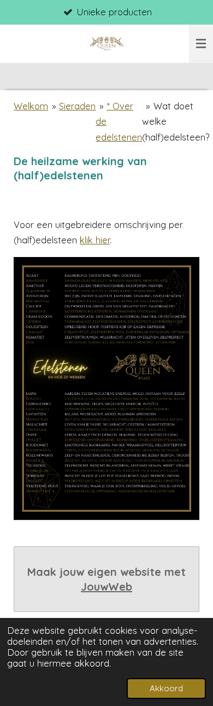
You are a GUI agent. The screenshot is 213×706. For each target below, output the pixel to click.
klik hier (95, 240)
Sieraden (77, 106)
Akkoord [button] (166, 688)
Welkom (31, 106)
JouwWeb (106, 586)
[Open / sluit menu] (201, 44)
